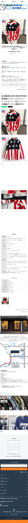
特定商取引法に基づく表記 (22, 89)
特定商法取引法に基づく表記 (21, 511)
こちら (9, 70)
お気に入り (14, 53)
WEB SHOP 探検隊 (4, 505)
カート (24, 1)
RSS (10, 511)
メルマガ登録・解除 (5, 511)
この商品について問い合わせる (21, 309)
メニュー (5, 1)
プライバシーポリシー (14, 514)
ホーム (2, 14)
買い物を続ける (24, 311)
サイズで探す (7, 16)
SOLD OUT (15, 84)
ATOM (14, 511)
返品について (24, 87)
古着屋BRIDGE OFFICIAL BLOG (6, 501)
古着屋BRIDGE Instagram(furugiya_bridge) (9, 498)
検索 (15, 1)
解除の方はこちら (23, 472)
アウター (6, 14)
